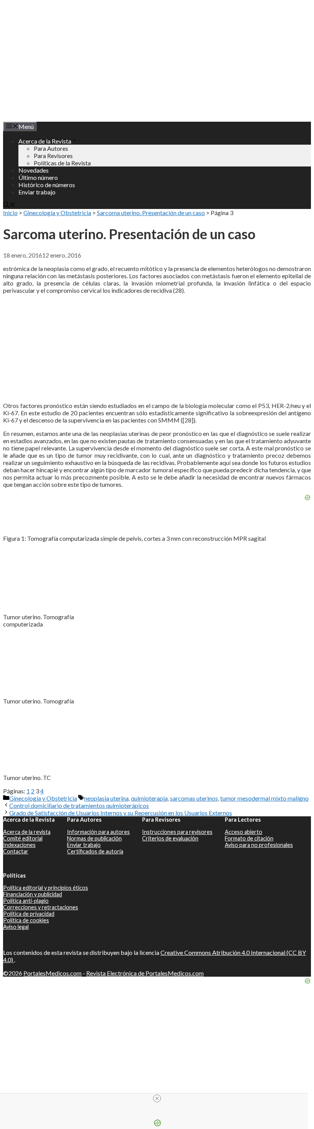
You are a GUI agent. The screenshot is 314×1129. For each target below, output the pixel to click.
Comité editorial (23, 838)
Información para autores (98, 832)
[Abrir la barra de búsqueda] (9, 205)
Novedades (33, 170)
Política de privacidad (28, 913)
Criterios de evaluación (170, 838)
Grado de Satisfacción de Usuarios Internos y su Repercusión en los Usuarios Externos (120, 812)
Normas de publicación (94, 838)
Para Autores (51, 148)
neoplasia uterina (106, 798)
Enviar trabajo (37, 192)
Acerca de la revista (27, 832)
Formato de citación (249, 838)
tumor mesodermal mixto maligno (264, 798)
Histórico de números (46, 184)
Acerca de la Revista (44, 141)
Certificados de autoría (95, 851)
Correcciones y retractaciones (40, 907)
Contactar (15, 851)
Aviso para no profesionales (259, 845)
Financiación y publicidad (32, 894)
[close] (157, 1098)
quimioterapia (149, 798)
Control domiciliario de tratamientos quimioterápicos (79, 805)
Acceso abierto (243, 832)
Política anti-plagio (26, 900)
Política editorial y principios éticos (45, 887)
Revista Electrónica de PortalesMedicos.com (145, 973)
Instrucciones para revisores (177, 832)
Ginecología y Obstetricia (57, 212)
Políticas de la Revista (62, 162)
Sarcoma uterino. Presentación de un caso (151, 212)
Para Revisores (53, 155)
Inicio (10, 212)
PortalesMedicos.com (52, 973)
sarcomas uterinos (194, 798)
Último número (38, 177)
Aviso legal (16, 926)
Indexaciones (19, 845)
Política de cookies (26, 920)
